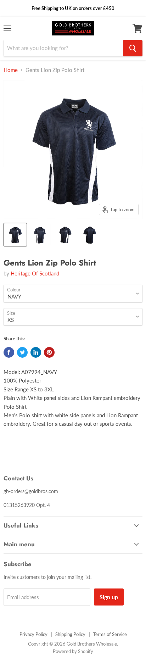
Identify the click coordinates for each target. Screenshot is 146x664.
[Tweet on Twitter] (22, 352)
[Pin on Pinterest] (49, 352)
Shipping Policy (70, 634)
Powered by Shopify (73, 651)
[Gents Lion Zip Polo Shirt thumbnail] (15, 234)
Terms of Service (110, 634)
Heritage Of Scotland (35, 273)
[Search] (132, 48)
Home (11, 70)
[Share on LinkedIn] (35, 352)
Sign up (109, 596)
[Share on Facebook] (9, 352)
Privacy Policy (33, 634)
